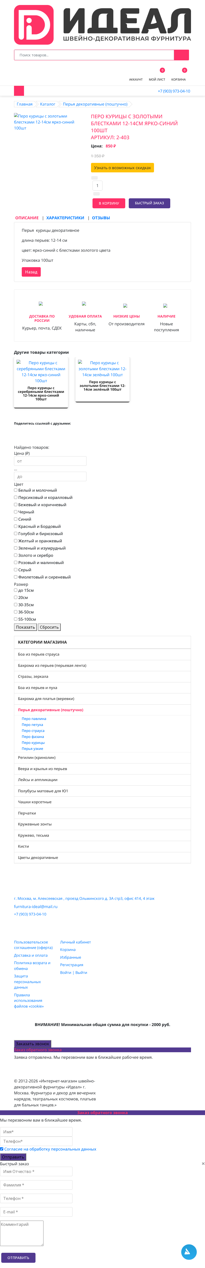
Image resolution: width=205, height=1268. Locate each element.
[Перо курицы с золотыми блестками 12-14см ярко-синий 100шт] (49, 121)
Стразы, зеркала (33, 676)
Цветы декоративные (38, 857)
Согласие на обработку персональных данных (50, 1149)
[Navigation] (19, 91)
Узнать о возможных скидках (122, 167)
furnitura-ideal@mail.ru (36, 906)
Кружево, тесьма (33, 835)
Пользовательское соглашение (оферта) (33, 945)
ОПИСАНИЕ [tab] (27, 218)
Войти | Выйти (73, 972)
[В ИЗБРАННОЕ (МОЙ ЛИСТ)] (178, 203)
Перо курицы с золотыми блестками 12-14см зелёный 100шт (102, 386)
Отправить (13, 1157)
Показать (25, 627)
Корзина (68, 949)
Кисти (23, 846)
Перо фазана (33, 736)
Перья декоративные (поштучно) (50, 709)
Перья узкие (32, 748)
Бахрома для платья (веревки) (46, 698)
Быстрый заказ (149, 203)
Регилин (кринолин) (37, 757)
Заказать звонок (32, 1043)
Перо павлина (34, 718)
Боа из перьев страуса (39, 654)
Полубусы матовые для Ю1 (43, 791)
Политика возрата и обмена (32, 965)
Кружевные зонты (35, 824)
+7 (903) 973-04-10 (174, 91)
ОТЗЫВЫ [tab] (101, 218)
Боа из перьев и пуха (37, 687)
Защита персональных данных (27, 982)
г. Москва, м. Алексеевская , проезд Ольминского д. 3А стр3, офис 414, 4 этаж (84, 898)
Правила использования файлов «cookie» (29, 1001)
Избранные (70, 957)
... (15, 468)
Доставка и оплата (31, 955)
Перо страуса (33, 730)
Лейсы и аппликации (38, 779)
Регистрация (71, 964)
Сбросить (49, 627)
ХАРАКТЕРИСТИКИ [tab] (65, 218)
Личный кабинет (75, 942)
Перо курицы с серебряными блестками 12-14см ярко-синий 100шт (41, 394)
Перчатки (27, 813)
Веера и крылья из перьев (42, 768)
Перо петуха (32, 724)
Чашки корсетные (35, 802)
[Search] (181, 55)
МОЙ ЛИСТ (157, 75)
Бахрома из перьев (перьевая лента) (52, 665)
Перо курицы (33, 742)
